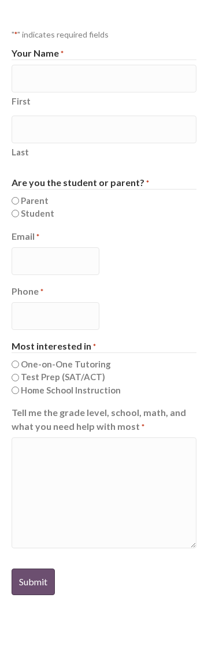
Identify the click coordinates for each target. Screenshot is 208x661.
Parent (35, 200)
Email (25, 236)
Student (37, 213)
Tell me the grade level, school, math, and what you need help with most (99, 419)
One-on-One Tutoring (66, 364)
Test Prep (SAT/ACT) (63, 377)
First (21, 101)
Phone (27, 290)
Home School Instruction (71, 390)
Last (20, 152)
